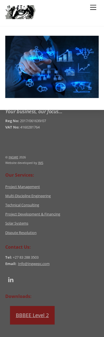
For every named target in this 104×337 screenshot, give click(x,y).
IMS (40, 163)
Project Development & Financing (32, 214)
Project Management (22, 186)
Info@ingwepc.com (34, 263)
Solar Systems (16, 223)
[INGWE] (40, 16)
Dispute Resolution (21, 232)
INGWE (13, 157)
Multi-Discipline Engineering (28, 196)
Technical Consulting (22, 205)
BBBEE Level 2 (32, 315)
